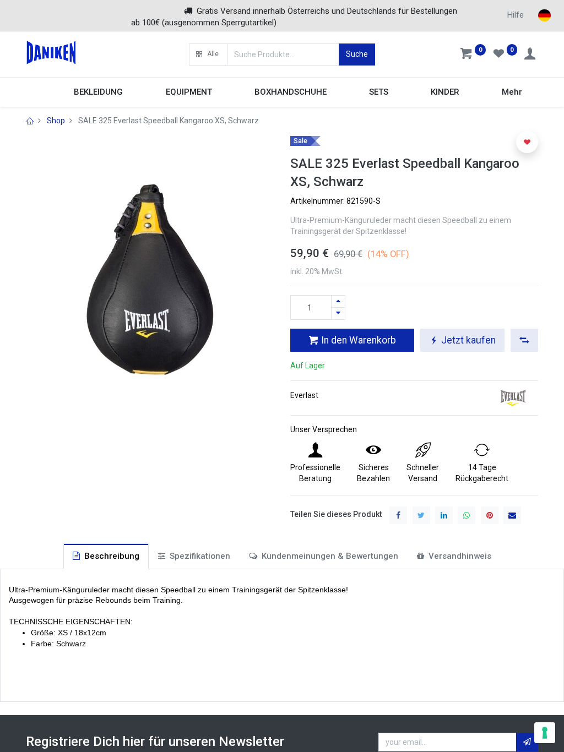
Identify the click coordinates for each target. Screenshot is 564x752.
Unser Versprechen (323, 429)
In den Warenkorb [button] (357, 340)
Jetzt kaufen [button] (467, 340)
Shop (56, 120)
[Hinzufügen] (338, 301)
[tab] (106, 556)
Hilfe (515, 15)
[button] (208, 54)
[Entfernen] (338, 313)
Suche (357, 54)
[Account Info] (531, 55)
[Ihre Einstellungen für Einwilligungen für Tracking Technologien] (544, 732)
